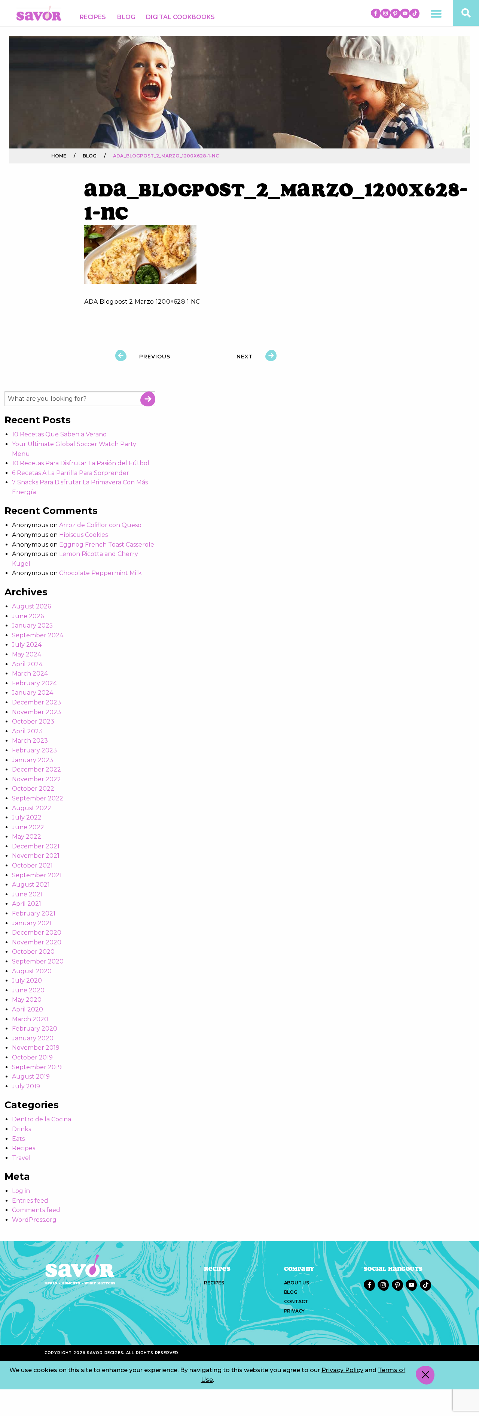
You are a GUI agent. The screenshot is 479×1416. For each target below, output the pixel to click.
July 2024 (27, 644)
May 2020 (27, 999)
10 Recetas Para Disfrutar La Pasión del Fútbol (80, 463)
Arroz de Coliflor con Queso (100, 525)
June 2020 (28, 990)
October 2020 (33, 951)
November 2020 (36, 942)
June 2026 (28, 616)
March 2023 (30, 740)
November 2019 (36, 1047)
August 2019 (31, 1076)
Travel (21, 1157)
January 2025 (32, 625)
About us (296, 1283)
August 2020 (32, 971)
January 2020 (33, 1038)
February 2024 (34, 683)
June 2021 (27, 894)
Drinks (21, 1129)
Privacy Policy (342, 1370)
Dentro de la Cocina (41, 1119)
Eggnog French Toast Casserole (106, 544)
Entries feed (30, 1200)
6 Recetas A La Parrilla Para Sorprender (70, 472)
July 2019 (26, 1086)
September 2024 (37, 635)
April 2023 (27, 731)
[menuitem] (93, 17)
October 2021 (32, 865)
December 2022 (36, 769)
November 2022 (36, 779)
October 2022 (33, 788)
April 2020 (27, 1009)
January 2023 (32, 760)
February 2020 (34, 1028)
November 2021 (36, 855)
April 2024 (27, 664)
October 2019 (32, 1057)
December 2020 (36, 932)
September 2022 (37, 798)
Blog (126, 17)
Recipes (93, 17)
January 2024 (32, 692)
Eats (18, 1138)
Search (147, 398)
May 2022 (26, 836)
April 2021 (26, 903)
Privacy (294, 1311)
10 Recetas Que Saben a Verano (59, 434)
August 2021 (31, 884)
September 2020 (38, 961)
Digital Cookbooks (180, 17)
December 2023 (36, 702)
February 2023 (34, 750)
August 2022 (31, 808)
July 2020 (27, 980)
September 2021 (37, 875)
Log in (21, 1190)
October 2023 (33, 721)
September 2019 (37, 1067)
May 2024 (26, 654)
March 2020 (30, 1019)
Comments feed (36, 1210)
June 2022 (28, 827)
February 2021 (33, 913)
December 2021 (36, 846)
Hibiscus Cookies (83, 534)
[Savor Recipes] (38, 12)
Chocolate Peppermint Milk (100, 573)
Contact (296, 1301)
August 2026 (31, 606)
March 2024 (30, 673)
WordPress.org (34, 1219)
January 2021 (32, 923)
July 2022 (27, 817)
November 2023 (36, 712)
